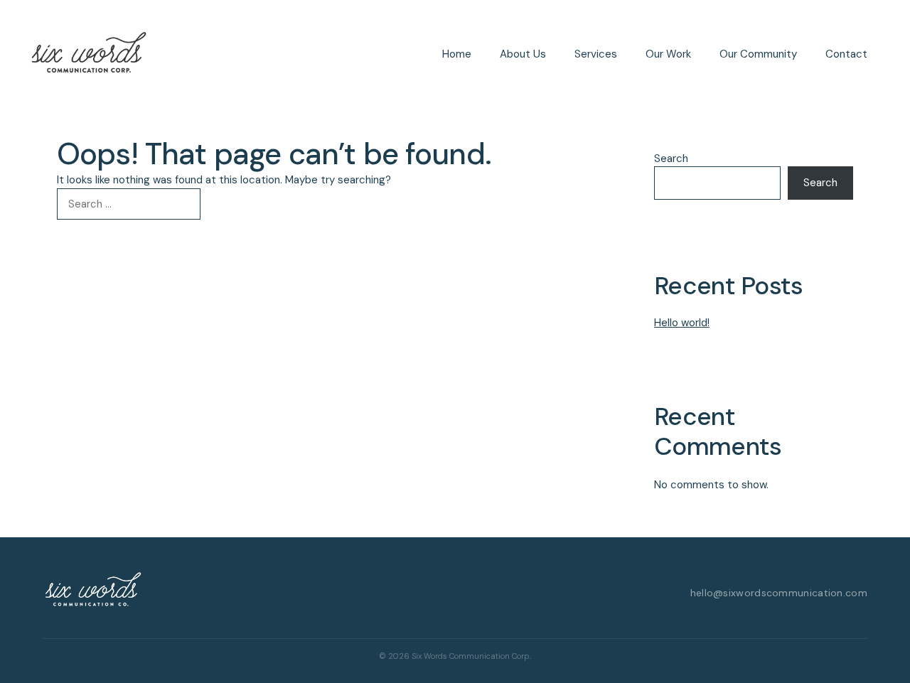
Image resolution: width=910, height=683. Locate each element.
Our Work (668, 54)
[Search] (223, 204)
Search (671, 158)
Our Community (758, 54)
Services (595, 54)
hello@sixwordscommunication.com (778, 592)
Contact (846, 54)
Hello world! (682, 323)
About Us (523, 54)
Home (456, 54)
